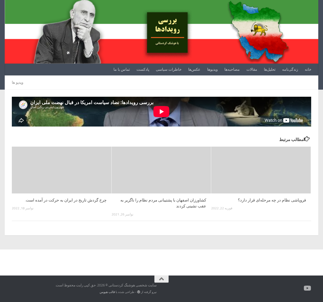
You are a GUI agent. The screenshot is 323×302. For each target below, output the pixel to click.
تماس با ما (121, 69)
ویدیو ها (17, 82)
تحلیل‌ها (269, 69)
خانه (308, 69)
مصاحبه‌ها (232, 69)
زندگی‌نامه (290, 69)
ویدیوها (212, 69)
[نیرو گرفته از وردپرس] (138, 291)
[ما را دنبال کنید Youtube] (308, 288)
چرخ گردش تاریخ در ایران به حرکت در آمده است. (66, 200)
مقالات (251, 69)
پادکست (142, 69)
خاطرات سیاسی (169, 69)
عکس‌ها (194, 69)
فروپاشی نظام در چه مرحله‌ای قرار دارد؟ (272, 200)
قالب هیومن (107, 292)
